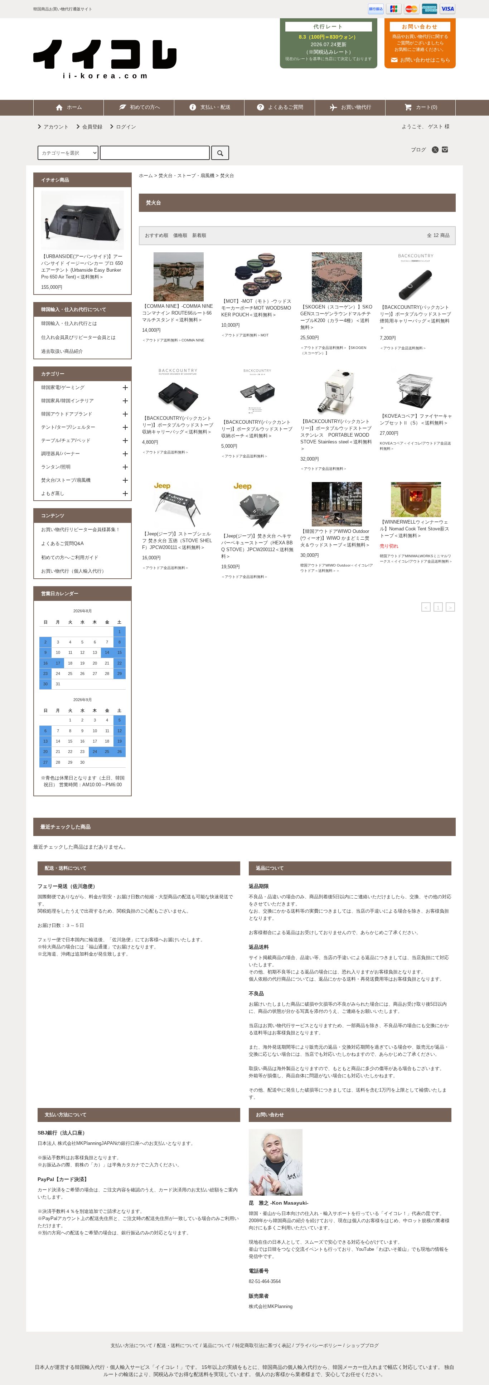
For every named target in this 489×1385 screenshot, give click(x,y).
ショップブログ (362, 1345)
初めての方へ (145, 107)
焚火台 (227, 175)
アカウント (56, 127)
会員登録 (92, 127)
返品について (217, 1345)
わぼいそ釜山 (393, 1249)
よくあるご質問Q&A (62, 543)
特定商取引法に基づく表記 (263, 1345)
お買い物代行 (356, 107)
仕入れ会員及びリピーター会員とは (78, 337)
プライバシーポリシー (318, 1345)
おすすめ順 (156, 235)
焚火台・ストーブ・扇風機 (186, 175)
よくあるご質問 (285, 107)
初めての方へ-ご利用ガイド (69, 557)
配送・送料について (178, 1345)
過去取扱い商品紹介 (62, 351)
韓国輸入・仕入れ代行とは (69, 323)
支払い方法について (131, 1345)
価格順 (180, 235)
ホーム (74, 107)
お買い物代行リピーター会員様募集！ (80, 529)
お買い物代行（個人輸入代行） (73, 571)
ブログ (418, 149)
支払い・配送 (215, 107)
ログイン (126, 127)
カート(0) (426, 107)
